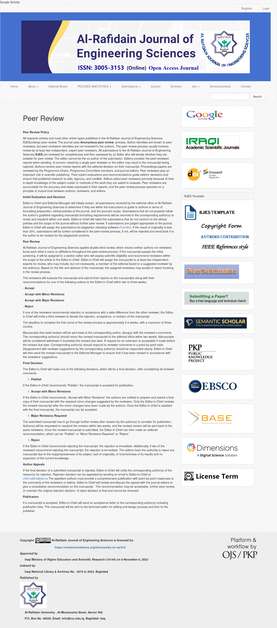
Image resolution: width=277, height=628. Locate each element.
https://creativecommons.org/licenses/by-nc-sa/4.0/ (90, 547)
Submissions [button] (129, 86)
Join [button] (195, 86)
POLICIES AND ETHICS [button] (93, 86)
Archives (176, 86)
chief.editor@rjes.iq (35, 478)
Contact (246, 86)
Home (14, 86)
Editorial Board (58, 86)
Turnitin (125, 227)
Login (266, 8)
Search (257, 96)
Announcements (220, 86)
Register (246, 8)
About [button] (32, 86)
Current (155, 86)
